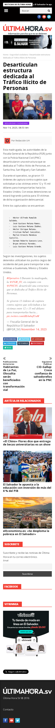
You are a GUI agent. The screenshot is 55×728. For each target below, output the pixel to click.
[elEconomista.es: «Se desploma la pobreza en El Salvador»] (27, 513)
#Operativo (13, 278)
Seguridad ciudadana (19, 54)
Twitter (25, 339)
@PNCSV (12, 285)
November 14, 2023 (34, 329)
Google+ (39, 339)
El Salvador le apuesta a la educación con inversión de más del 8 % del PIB (27, 488)
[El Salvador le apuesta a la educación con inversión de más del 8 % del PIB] (27, 466)
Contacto (8, 709)
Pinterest (38, 343)
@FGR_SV (16, 282)
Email (5, 560)
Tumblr (24, 343)
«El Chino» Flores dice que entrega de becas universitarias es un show (27, 442)
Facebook (11, 339)
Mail (9, 348)
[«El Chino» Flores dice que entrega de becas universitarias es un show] (27, 423)
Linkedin (10, 343)
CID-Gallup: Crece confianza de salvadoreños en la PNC (43, 371)
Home (5, 54)
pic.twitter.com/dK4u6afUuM (23, 316)
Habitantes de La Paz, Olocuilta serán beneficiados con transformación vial (12, 376)
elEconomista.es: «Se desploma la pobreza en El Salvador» (26, 532)
